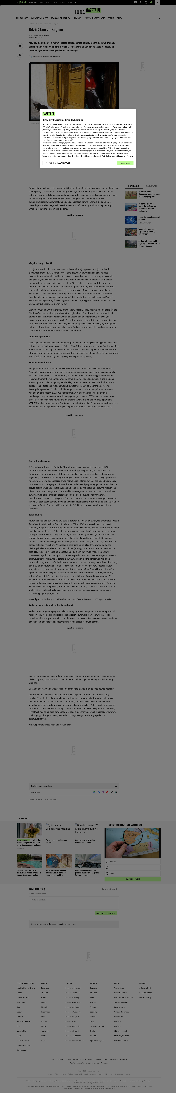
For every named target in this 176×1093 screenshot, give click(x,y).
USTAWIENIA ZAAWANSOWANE (58, 163)
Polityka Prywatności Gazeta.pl (113, 156)
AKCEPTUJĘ (125, 163)
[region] (88, 138)
